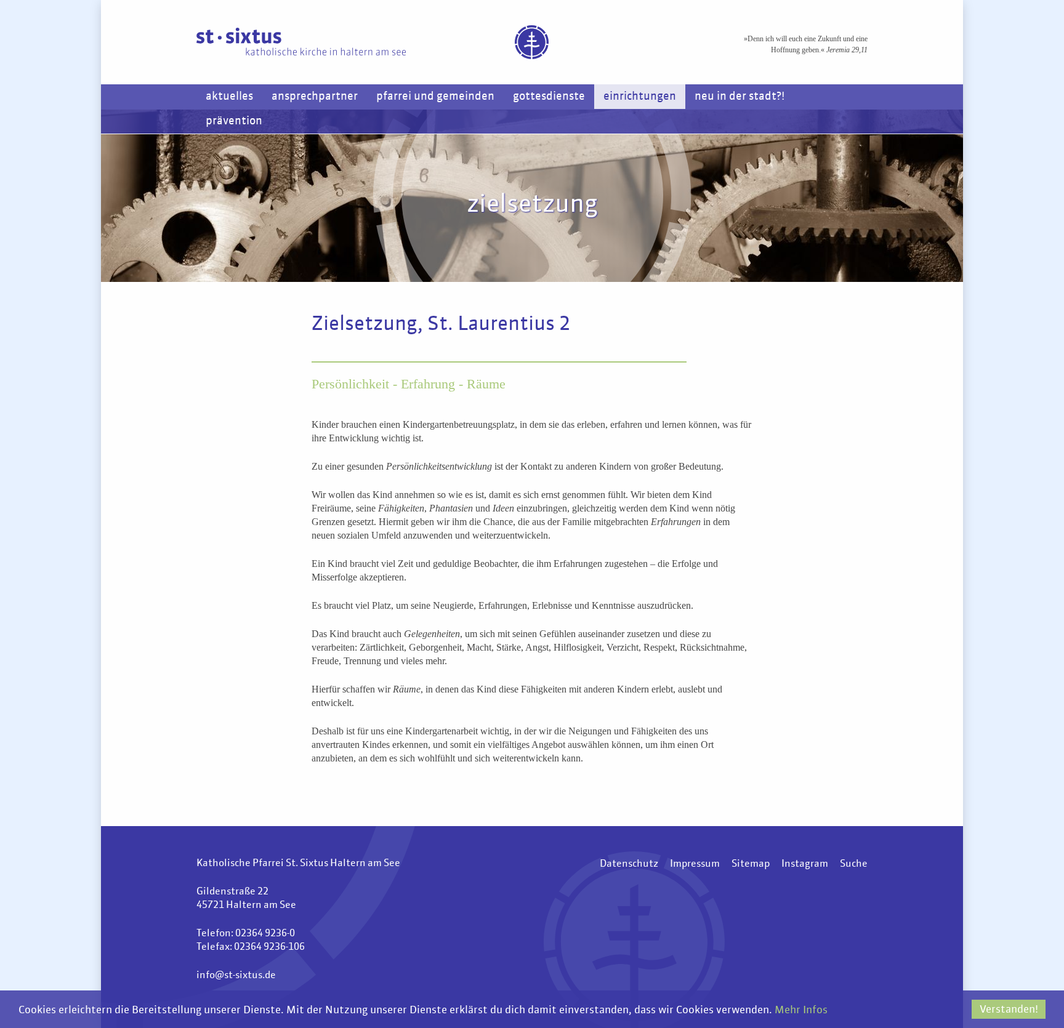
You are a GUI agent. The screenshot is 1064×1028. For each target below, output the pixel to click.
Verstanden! (1009, 1010)
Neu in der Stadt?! (739, 96)
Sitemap (751, 864)
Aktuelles (229, 96)
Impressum (695, 864)
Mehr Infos (801, 1010)
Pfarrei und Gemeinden (435, 96)
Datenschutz (629, 864)
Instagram (804, 864)
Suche (854, 864)
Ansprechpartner (315, 96)
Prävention (234, 121)
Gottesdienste (549, 96)
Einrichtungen (639, 96)
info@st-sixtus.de (236, 976)
